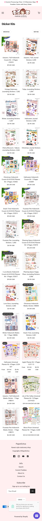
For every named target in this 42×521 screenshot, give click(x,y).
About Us (21, 473)
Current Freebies (21, 470)
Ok (33, 491)
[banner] (21, 13)
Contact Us (21, 476)
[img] (14, 456)
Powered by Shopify (21, 517)
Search (21, 467)
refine (36, 32)
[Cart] (39, 13)
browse (6, 32)
